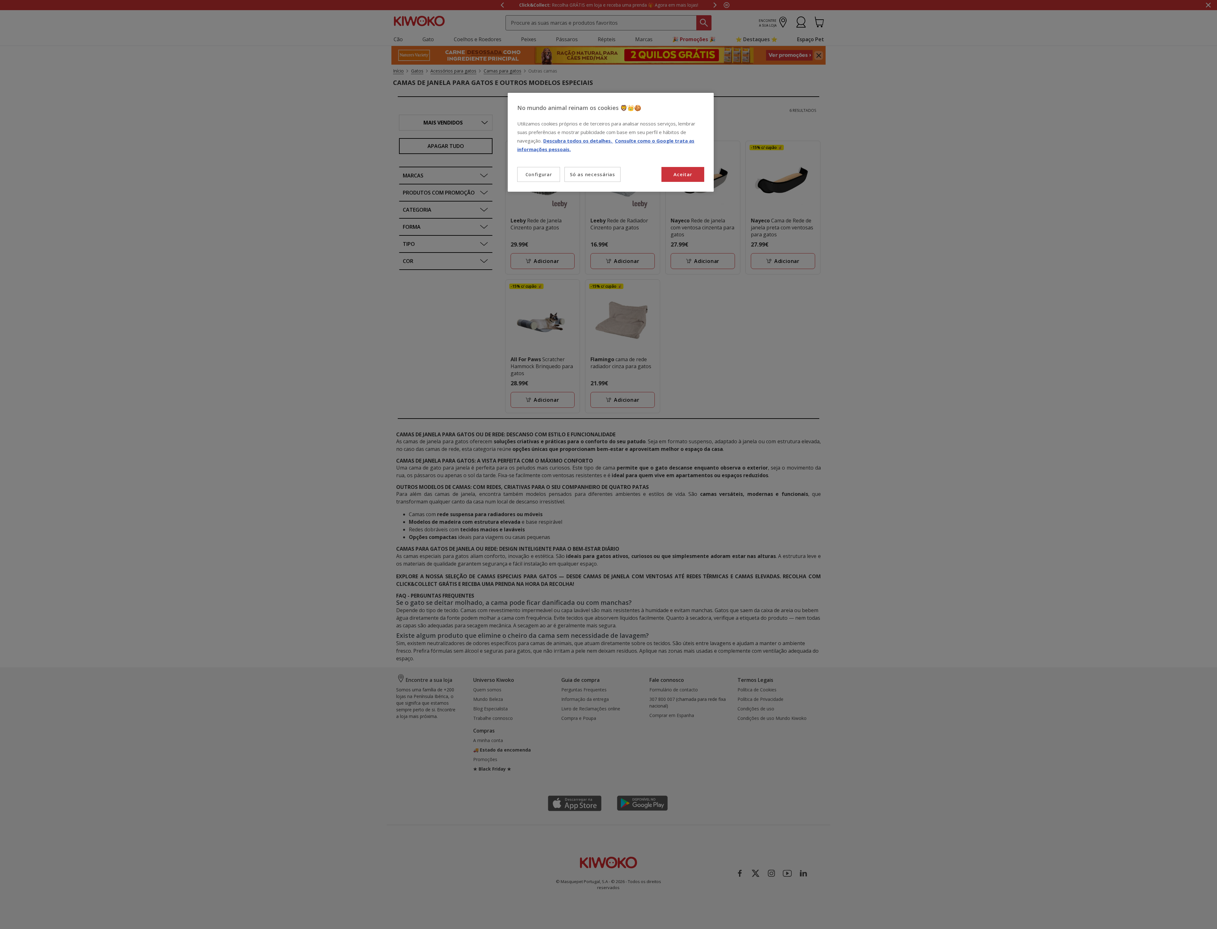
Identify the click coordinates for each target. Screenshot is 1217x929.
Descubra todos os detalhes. (578, 141)
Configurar (538, 174)
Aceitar (682, 174)
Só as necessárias (592, 174)
